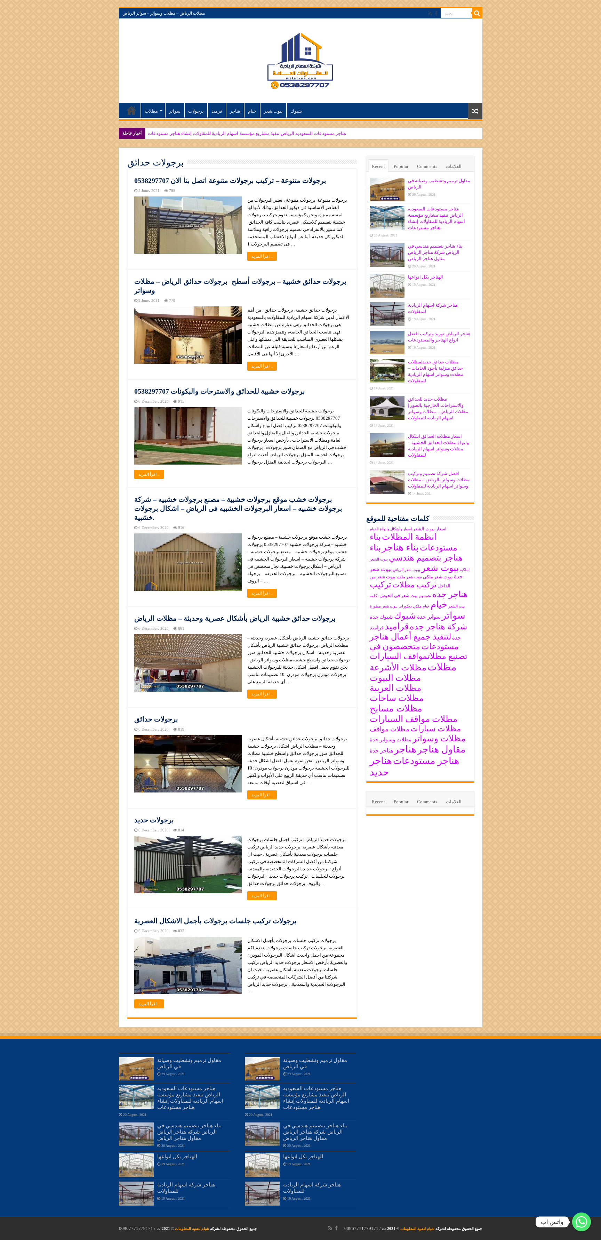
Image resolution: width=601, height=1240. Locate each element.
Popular (401, 166)
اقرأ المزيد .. (262, 256)
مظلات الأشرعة (398, 667)
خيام (252, 111)
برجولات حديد (154, 820)
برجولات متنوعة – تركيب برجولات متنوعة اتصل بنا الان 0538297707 (230, 180)
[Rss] (430, 13)
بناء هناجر (400, 547)
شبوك (296, 111)
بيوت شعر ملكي (438, 576)
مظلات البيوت (395, 678)
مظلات (151, 111)
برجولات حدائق (156, 719)
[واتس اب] (581, 1222)
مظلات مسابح (396, 708)
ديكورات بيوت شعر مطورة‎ (391, 606)
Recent (378, 166)
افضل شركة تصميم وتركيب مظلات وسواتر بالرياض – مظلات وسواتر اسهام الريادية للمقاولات (439, 480)
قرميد (216, 111)
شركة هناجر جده (438, 626)
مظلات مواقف (389, 729)
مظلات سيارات (435, 728)
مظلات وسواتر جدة (390, 739)
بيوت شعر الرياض (406, 570)
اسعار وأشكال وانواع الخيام (391, 529)
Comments (427, 166)
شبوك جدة (381, 617)
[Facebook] (436, 13)
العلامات (454, 166)
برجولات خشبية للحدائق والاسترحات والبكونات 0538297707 (219, 391)
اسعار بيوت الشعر (430, 528)
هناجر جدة (381, 750)
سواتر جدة (429, 616)
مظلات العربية (395, 688)
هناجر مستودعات (426, 761)
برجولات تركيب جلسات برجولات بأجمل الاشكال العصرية (215, 921)
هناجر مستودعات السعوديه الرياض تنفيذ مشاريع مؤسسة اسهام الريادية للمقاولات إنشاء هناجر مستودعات (247, 133)
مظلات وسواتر (439, 738)
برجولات (196, 111)
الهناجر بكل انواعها (425, 277)
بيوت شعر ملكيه (409, 577)
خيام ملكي (421, 606)
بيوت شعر (273, 111)
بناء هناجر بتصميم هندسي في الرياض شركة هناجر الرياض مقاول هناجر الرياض (435, 252)
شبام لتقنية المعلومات (417, 1228)
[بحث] (477, 13)
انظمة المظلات (409, 536)
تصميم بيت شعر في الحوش (405, 595)
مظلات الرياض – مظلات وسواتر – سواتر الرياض (163, 13)
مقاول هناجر (441, 749)
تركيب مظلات (414, 585)
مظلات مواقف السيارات (413, 719)
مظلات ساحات (397, 698)
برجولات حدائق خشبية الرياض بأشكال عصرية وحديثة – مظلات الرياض (235, 618)
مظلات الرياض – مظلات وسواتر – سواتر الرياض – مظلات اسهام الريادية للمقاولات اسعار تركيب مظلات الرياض (131, 110)
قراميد (397, 626)
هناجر (235, 111)
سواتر (175, 111)
